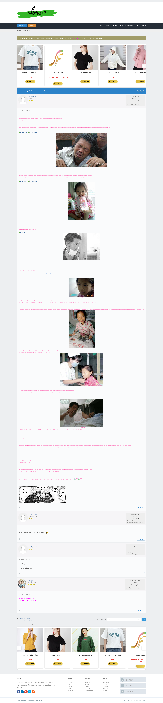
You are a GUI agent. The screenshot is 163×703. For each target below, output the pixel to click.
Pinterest (105, 690)
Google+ (105, 686)
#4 (143, 594)
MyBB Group (38, 700)
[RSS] (33, 692)
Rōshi (136, 700)
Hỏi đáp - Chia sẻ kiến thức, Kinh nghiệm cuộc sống (55, 38)
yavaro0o (32, 97)
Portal (100, 25)
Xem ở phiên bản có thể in (26, 621)
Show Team (89, 690)
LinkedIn (105, 688)
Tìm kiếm (114, 25)
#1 (143, 110)
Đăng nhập (22, 25)
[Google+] (26, 692)
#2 (143, 527)
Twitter (105, 684)
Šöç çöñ (31, 581)
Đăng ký (32, 25)
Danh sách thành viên (126, 25)
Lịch (137, 25)
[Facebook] (18, 692)
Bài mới (19, 30)
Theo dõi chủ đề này (24, 618)
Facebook (106, 682)
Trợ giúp (143, 25)
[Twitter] (29, 692)
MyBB (25, 700)
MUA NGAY (30, 81)
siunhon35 (33, 514)
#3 (143, 559)
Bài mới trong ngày (28, 30)
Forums (107, 25)
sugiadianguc (34, 546)
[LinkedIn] (22, 692)
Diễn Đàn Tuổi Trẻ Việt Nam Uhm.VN (29, 38)
